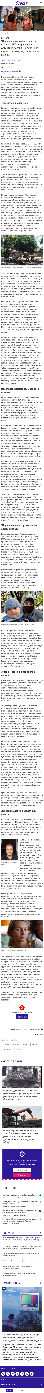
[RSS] (27, 1374)
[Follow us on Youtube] (13, 1374)
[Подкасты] (32, 1374)
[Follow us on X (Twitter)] (8, 1374)
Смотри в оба (11, 1283)
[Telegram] (22, 1390)
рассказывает (6, 896)
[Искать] (35, 1390)
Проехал (36, 824)
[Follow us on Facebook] (3, 1374)
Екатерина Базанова (8, 63)
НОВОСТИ (8, 1233)
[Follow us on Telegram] (22, 1374)
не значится (11, 383)
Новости (5, 38)
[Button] (6, 68)
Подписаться (22, 1017)
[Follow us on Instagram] (17, 1374)
